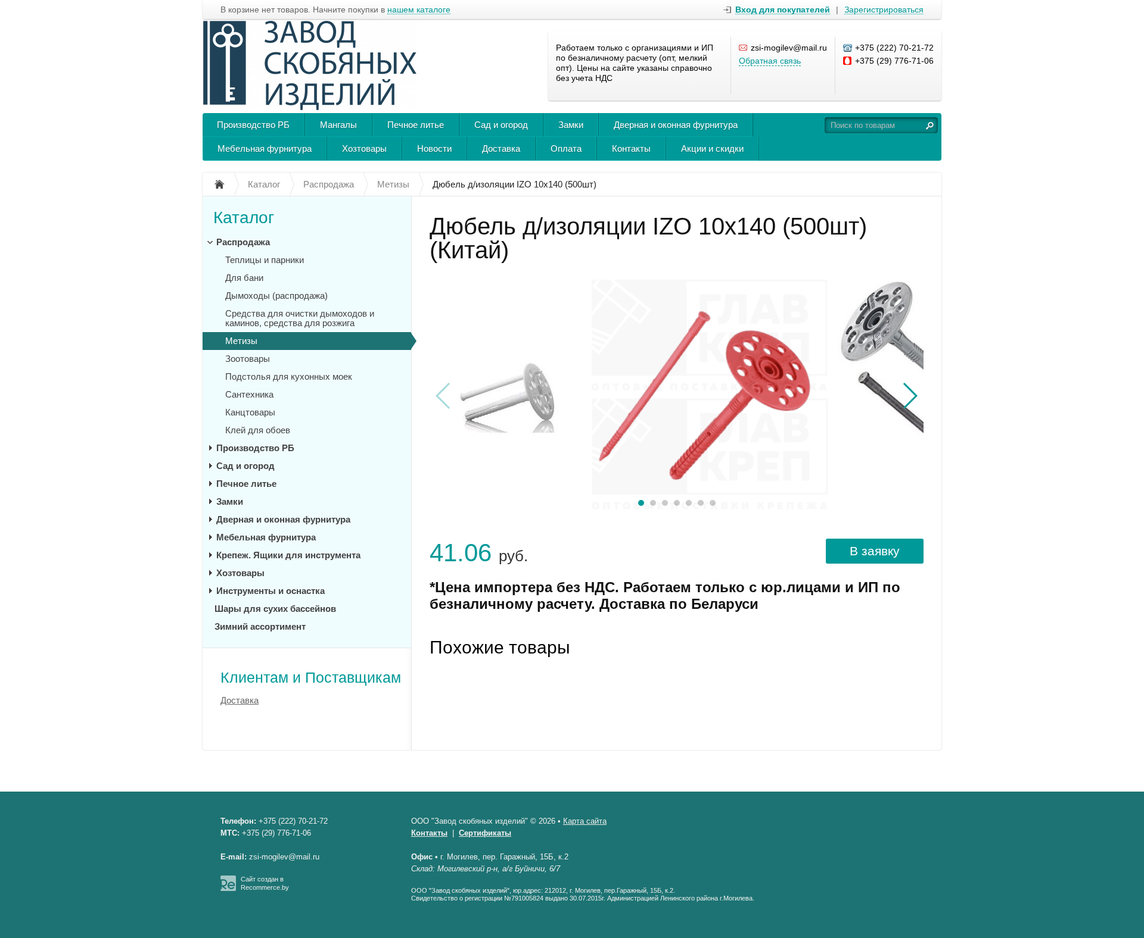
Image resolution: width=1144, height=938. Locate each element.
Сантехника (249, 394)
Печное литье (415, 125)
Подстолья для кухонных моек (288, 376)
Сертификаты (485, 832)
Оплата (566, 148)
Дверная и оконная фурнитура (676, 125)
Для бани (244, 278)
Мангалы (338, 125)
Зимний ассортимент (260, 626)
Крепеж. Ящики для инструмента (288, 555)
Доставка (501, 148)
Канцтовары (250, 412)
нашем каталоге (418, 9)
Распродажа (243, 242)
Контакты (631, 148)
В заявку (875, 551)
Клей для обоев (257, 430)
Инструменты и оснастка (270, 591)
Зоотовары (247, 359)
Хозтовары (364, 148)
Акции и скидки (712, 148)
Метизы (241, 341)
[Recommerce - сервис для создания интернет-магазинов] (228, 888)
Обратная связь (770, 60)
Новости (434, 148)
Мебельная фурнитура (264, 148)
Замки (570, 125)
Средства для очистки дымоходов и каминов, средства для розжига (299, 318)
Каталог (243, 217)
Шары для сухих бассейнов (275, 609)
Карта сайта (585, 821)
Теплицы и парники (264, 260)
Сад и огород (501, 125)
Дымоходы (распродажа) (276, 295)
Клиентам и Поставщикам (310, 677)
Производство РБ (253, 125)
